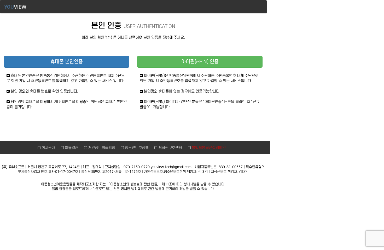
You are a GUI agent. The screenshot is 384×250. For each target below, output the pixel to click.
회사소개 (48, 147)
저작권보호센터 (170, 147)
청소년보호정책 (137, 147)
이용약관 (72, 147)
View (15, 7)
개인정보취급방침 (102, 147)
